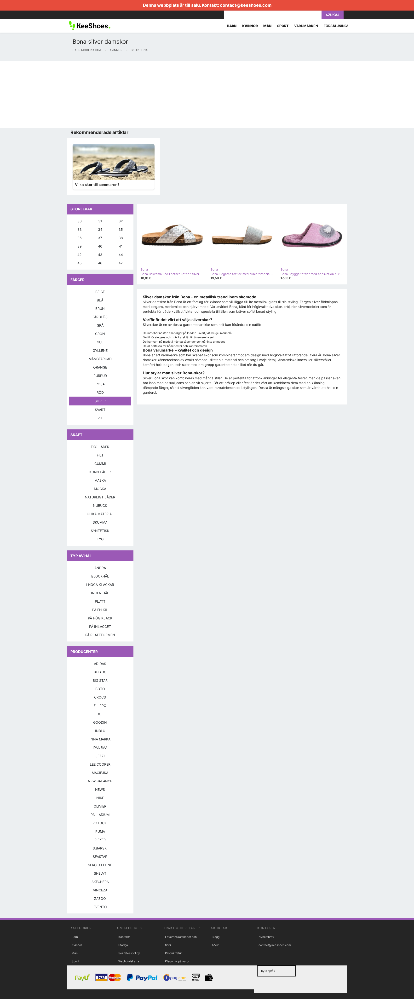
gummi (100, 464)
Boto (100, 689)
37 (100, 238)
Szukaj (332, 15)
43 (100, 255)
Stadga (123, 945)
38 (121, 238)
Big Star (100, 680)
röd (100, 392)
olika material (100, 514)
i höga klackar (100, 585)
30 (79, 221)
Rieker (100, 840)
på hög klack (100, 618)
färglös (100, 317)
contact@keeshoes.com (245, 5)
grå (100, 325)
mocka (100, 489)
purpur (100, 376)
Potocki (100, 823)
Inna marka (100, 739)
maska (100, 480)
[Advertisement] (144, 94)
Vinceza (100, 890)
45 (79, 263)
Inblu (100, 731)
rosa (100, 384)
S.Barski (100, 848)
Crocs (100, 697)
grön (100, 334)
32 (121, 221)
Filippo (100, 706)
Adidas (100, 664)
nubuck (100, 505)
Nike (100, 798)
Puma (100, 831)
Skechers (100, 882)
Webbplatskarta (128, 961)
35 (121, 229)
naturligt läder (100, 497)
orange (100, 367)
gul (100, 342)
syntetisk (100, 531)
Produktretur (173, 953)
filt (100, 455)
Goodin (100, 722)
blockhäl (100, 576)
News (100, 789)
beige (100, 292)
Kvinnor (77, 945)
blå (100, 300)
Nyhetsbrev (266, 937)
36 (79, 238)
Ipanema (100, 747)
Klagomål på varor (177, 961)
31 (100, 221)
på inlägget (100, 626)
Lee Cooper (100, 764)
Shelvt (100, 873)
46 (100, 263)
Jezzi (100, 756)
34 (100, 229)
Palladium (100, 815)
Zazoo (100, 898)
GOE (100, 714)
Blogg (215, 937)
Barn (75, 937)
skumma (100, 522)
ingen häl (100, 593)
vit (100, 418)
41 (121, 246)
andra (100, 568)
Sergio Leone (100, 865)
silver (100, 401)
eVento (100, 907)
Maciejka (100, 773)
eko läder (100, 447)
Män (75, 953)
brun (100, 308)
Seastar (100, 857)
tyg (100, 539)
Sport (75, 961)
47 (121, 263)
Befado (100, 672)
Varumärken (306, 26)
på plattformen (100, 635)
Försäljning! (336, 26)
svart (100, 410)
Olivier (100, 806)
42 (79, 255)
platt (100, 601)
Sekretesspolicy (129, 953)
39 (79, 246)
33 (79, 229)
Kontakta (124, 937)
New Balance (100, 781)
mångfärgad (100, 359)
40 (100, 246)
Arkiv (215, 945)
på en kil (100, 610)
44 (121, 255)
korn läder (100, 472)
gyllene (100, 350)
